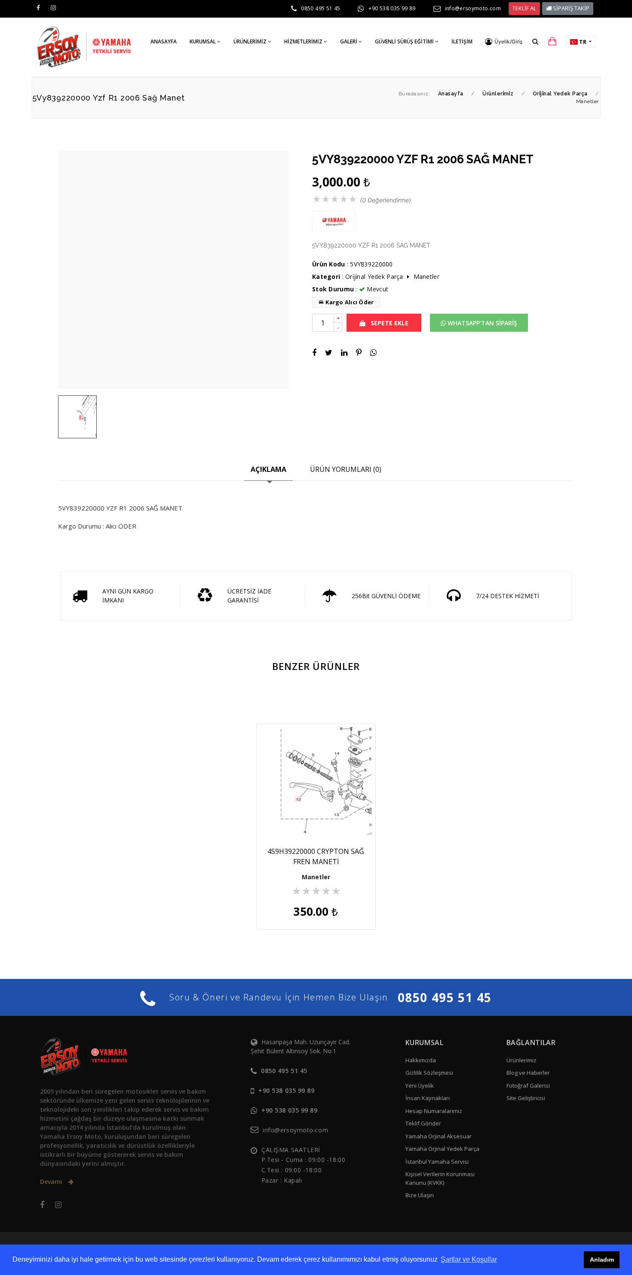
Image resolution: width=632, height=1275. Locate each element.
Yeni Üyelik (419, 1085)
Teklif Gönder (423, 1123)
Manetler (426, 276)
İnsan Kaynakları (427, 1098)
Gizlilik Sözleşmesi (429, 1072)
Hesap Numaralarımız (433, 1111)
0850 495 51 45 (320, 8)
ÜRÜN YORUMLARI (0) (345, 469)
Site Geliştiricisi (525, 1098)
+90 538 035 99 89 (391, 8)
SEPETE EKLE (388, 323)
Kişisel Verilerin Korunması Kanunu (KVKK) (440, 1178)
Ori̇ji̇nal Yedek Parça (374, 276)
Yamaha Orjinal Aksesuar (438, 1136)
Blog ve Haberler (528, 1072)
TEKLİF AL (524, 8)
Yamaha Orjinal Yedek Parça (442, 1149)
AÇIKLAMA (268, 469)
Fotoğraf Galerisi (528, 1085)
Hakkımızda (420, 1060)
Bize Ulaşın (419, 1195)
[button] (503, 42)
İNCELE (320, 816)
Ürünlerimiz (521, 1060)
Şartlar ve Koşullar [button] (469, 1259)
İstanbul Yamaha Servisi (437, 1161)
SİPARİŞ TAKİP (570, 8)
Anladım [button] (602, 1259)
